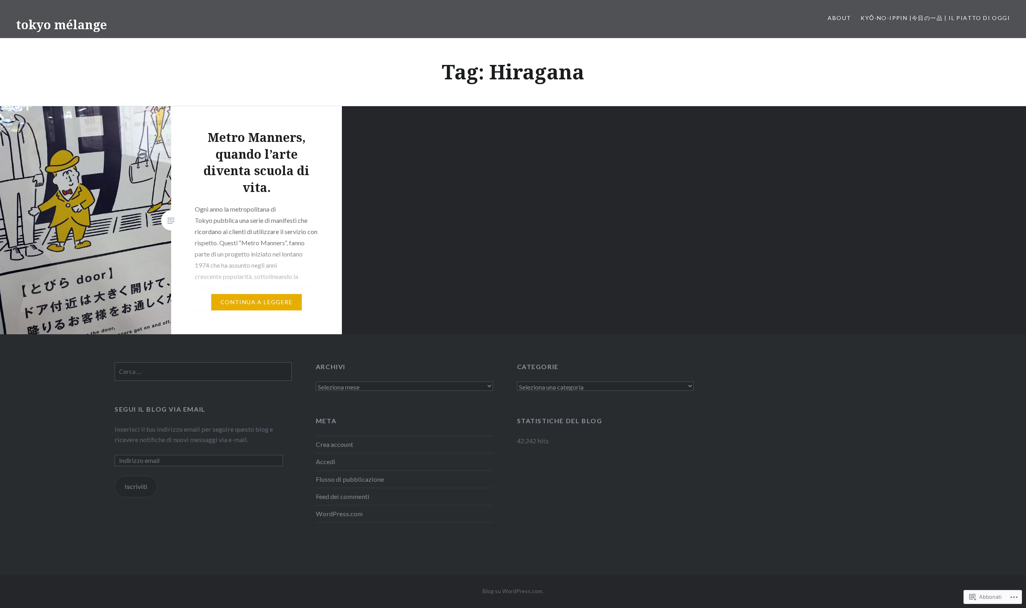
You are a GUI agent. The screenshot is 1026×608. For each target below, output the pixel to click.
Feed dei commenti (343, 496)
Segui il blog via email (160, 409)
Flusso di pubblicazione (350, 479)
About (839, 17)
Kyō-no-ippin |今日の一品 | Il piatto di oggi (935, 17)
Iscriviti (136, 486)
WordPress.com (339, 513)
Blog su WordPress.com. (513, 591)
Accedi (325, 461)
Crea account (334, 444)
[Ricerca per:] (203, 371)
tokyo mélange (61, 24)
